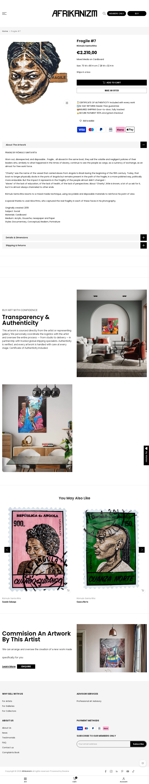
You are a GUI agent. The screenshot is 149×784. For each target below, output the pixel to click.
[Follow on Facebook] (105, 771)
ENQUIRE (26, 666)
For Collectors (9, 711)
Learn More (9, 666)
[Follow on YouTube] (127, 771)
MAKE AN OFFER (112, 90)
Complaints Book (10, 752)
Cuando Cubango (9, 601)
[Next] (142, 550)
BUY (137, 13)
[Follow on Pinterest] (122, 771)
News (4, 732)
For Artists (7, 701)
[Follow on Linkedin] (116, 771)
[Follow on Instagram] (111, 771)
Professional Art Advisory (89, 701)
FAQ (4, 742)
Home (5, 31)
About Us (6, 727)
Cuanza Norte (82, 601)
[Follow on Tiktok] (133, 771)
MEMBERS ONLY (116, 13)
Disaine (65, 771)
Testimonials (8, 737)
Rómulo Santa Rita (11, 598)
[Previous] (7, 550)
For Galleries (8, 706)
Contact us (8, 747)
